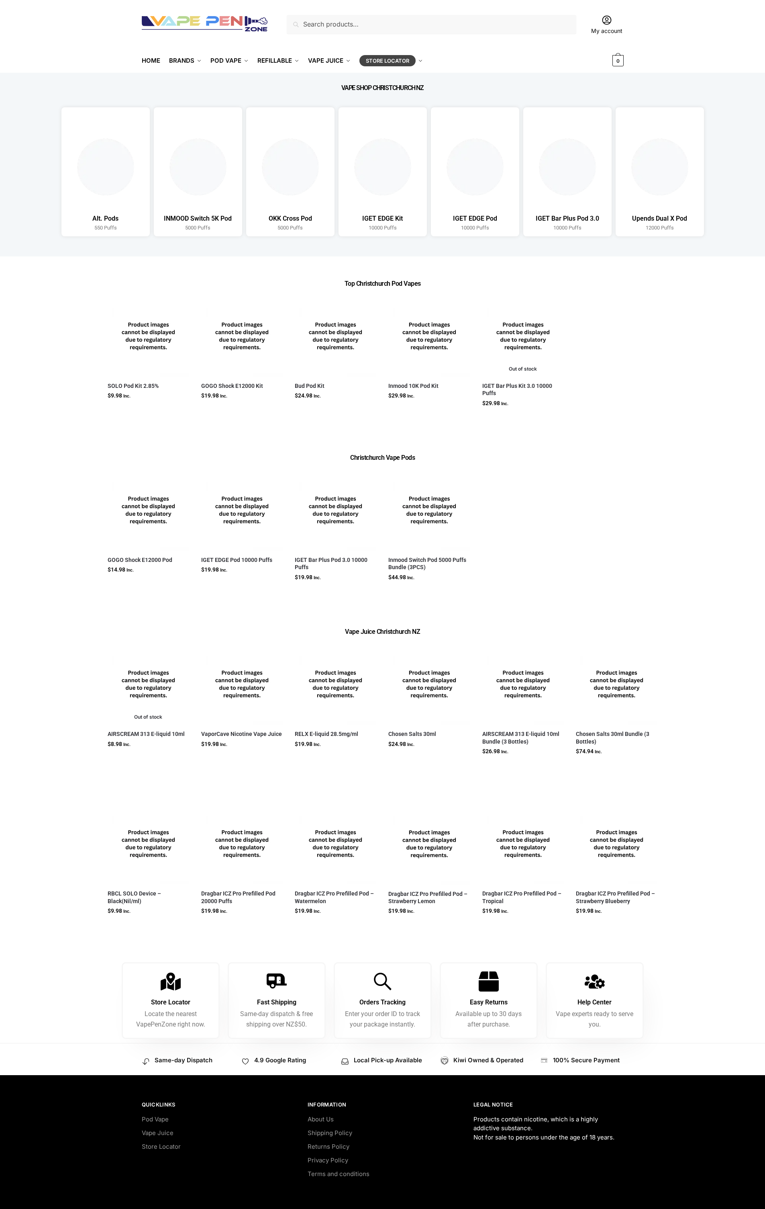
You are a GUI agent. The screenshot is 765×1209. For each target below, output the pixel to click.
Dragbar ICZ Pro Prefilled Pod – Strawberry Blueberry (615, 897)
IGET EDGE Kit (382, 218)
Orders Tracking (382, 1002)
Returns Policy (328, 1146)
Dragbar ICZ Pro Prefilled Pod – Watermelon (334, 897)
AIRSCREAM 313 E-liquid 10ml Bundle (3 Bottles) (520, 737)
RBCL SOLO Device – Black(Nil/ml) (134, 897)
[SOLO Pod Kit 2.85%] (148, 336)
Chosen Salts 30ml (412, 734)
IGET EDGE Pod (475, 218)
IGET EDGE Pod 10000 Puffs (236, 560)
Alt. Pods (105, 218)
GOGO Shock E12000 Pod (140, 560)
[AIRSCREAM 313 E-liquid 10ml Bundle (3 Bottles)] (523, 684)
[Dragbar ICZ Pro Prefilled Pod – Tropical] (523, 843)
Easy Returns (489, 1002)
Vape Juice (157, 1133)
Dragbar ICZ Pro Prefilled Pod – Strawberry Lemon (427, 897)
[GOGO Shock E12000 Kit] (242, 336)
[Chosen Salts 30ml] (429, 684)
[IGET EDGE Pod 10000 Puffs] (242, 510)
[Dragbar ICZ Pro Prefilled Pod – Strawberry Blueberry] (616, 843)
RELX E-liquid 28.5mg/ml (326, 734)
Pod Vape (155, 1119)
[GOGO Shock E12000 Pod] (148, 510)
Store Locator (170, 1002)
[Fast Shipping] (277, 981)
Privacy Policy (328, 1160)
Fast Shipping (276, 1002)
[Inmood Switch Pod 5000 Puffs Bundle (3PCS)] (429, 510)
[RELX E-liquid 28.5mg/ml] (335, 684)
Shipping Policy (330, 1133)
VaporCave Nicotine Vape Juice (241, 734)
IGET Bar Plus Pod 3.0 (567, 218)
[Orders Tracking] (383, 981)
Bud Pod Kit (309, 386)
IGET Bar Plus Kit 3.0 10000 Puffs (517, 389)
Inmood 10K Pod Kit (413, 386)
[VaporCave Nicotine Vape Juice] (242, 684)
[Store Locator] (171, 981)
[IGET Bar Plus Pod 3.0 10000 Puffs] (335, 510)
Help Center (594, 1002)
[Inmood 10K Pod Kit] (429, 336)
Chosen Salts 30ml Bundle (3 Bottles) (612, 737)
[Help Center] (595, 981)
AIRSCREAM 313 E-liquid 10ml (146, 734)
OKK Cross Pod (290, 218)
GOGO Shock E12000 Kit (232, 386)
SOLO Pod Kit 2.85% (133, 386)
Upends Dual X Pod (659, 218)
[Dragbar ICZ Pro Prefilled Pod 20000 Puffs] (242, 843)
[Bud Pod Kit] (335, 336)
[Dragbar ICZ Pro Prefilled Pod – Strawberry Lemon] (429, 843)
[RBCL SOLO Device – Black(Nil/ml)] (148, 843)
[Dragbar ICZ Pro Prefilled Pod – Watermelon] (335, 843)
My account (606, 30)
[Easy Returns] (489, 981)
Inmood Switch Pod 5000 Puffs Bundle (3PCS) (427, 563)
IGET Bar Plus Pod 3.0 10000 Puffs (331, 563)
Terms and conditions (338, 1174)
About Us (321, 1119)
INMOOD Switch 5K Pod (198, 218)
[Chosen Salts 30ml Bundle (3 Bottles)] (616, 684)
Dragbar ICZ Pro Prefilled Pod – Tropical (521, 897)
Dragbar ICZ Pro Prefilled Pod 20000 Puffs (238, 897)
